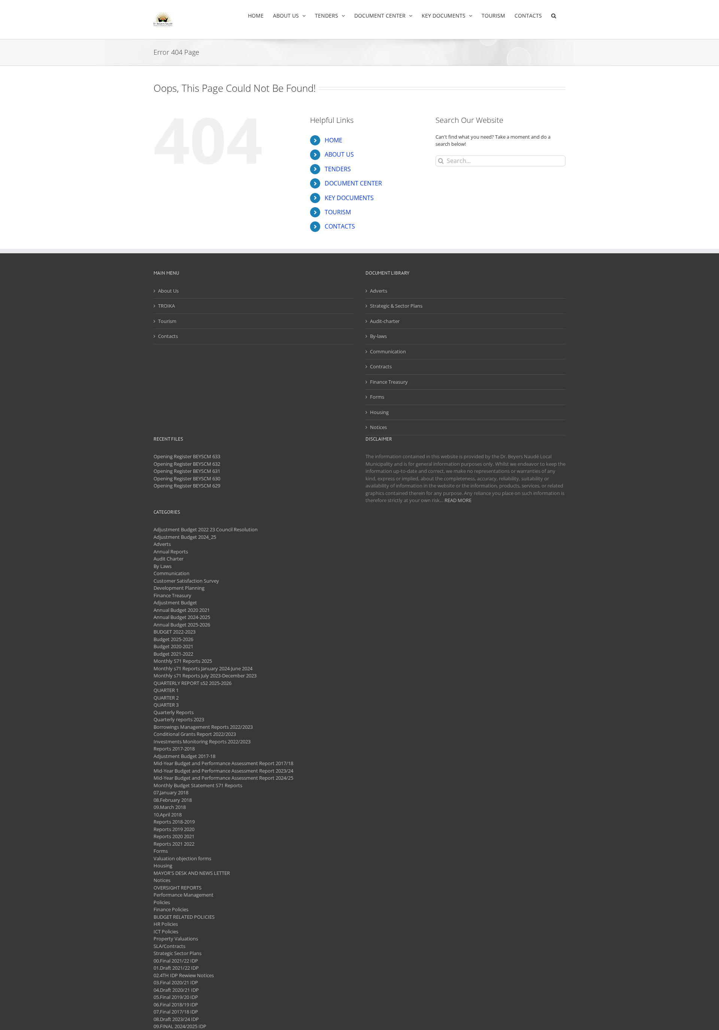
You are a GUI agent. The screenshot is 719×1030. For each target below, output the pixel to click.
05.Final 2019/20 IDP (176, 997)
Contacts (168, 336)
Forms (377, 396)
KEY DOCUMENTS (349, 198)
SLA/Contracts (169, 946)
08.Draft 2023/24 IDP (176, 1019)
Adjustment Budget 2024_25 (185, 537)
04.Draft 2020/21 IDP (176, 990)
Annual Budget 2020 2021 (182, 610)
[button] (553, 15)
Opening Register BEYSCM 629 (187, 485)
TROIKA (166, 305)
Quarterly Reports (174, 712)
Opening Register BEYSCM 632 (187, 463)
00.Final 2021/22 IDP (176, 960)
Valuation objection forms (182, 858)
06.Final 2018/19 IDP (176, 1004)
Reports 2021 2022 (174, 843)
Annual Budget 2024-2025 (182, 617)
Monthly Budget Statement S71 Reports (198, 785)
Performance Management (183, 894)
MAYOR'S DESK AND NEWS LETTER (192, 873)
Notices (378, 427)
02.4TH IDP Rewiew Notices (184, 975)
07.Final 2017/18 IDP (176, 1011)
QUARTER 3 (166, 704)
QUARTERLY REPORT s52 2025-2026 (192, 683)
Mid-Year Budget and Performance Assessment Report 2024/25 (223, 777)
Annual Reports (171, 551)
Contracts (381, 366)
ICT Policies (166, 931)
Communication (388, 351)
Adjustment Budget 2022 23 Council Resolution (206, 529)
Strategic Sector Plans (177, 953)
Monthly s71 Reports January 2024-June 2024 (203, 668)
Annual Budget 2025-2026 (182, 624)
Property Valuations (176, 938)
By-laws (378, 336)
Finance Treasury (389, 381)
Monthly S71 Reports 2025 (183, 661)
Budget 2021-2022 (173, 653)
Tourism (167, 321)
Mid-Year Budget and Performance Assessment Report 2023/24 (223, 770)
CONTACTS (340, 226)
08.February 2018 (173, 800)
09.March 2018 (170, 807)
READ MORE (458, 500)
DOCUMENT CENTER (353, 183)
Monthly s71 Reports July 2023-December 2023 (205, 675)
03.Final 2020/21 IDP (176, 982)
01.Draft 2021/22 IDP (176, 967)
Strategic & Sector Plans (396, 305)
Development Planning (179, 588)
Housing (379, 412)
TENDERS (338, 169)
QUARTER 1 (166, 690)
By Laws (163, 566)
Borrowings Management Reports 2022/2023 (203, 727)
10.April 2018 (168, 814)
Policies (162, 902)
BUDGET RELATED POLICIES (184, 916)
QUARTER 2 (166, 697)
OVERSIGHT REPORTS (177, 887)
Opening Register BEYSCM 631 (187, 471)
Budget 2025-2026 (173, 639)
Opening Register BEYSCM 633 (187, 456)
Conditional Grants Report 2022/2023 (195, 734)
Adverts (378, 290)
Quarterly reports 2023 (179, 719)
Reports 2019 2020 (174, 829)
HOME (333, 140)
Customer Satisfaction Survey (186, 580)
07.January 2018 (171, 792)
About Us (168, 290)
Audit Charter (168, 558)
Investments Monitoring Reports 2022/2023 (202, 741)
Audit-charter (385, 321)
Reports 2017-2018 (174, 748)
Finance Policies (171, 909)
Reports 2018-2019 (174, 821)
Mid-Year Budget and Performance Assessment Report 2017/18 (223, 763)
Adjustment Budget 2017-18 (184, 756)
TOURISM (338, 212)
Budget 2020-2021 (173, 646)
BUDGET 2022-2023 (174, 631)
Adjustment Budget (175, 602)
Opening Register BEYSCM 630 (187, 478)
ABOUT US (339, 154)
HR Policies (166, 924)
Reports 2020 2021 (174, 836)
